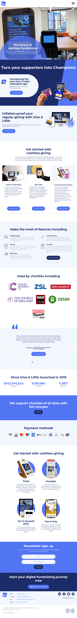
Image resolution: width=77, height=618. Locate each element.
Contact (12, 596)
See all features (53, 257)
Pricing (38, 412)
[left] (3, 348)
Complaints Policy (22, 602)
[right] (70, 348)
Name (38, 556)
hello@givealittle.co (69, 598)
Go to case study (39, 354)
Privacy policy (21, 594)
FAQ (11, 599)
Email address (38, 562)
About (11, 594)
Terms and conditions (23, 596)
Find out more (16, 92)
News (11, 602)
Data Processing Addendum (25, 599)
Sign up (38, 567)
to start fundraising (38, 587)
